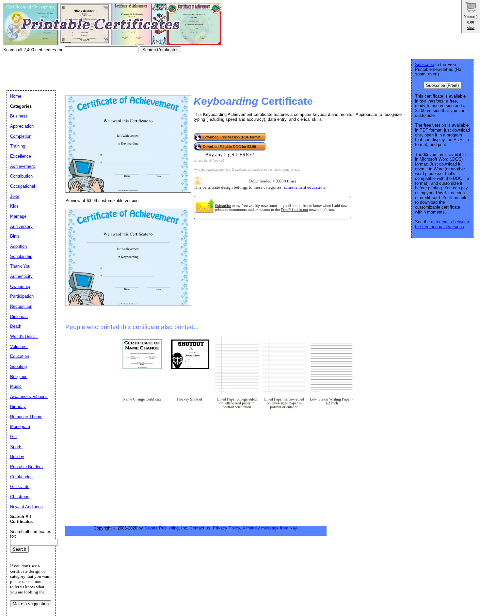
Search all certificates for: (30, 534)
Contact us (200, 528)
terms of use (290, 169)
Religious (18, 376)
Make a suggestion (31, 603)
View (470, 28)
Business (19, 116)
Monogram (20, 426)
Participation (22, 296)
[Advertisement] (122, 69)
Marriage (18, 216)
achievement (295, 187)
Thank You (20, 266)
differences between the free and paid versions (442, 224)
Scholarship (21, 256)
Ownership (20, 286)
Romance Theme (26, 416)
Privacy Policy (226, 528)
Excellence (20, 156)
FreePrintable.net (294, 210)
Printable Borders (26, 466)
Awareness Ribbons (29, 396)
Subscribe (223, 206)
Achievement (22, 166)
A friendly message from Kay (269, 528)
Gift (13, 436)
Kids (14, 206)
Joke (14, 196)
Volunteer (19, 346)
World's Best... (24, 336)
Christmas (19, 496)
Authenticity (21, 276)
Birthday (18, 406)
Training (17, 146)
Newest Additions (26, 506)
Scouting (18, 366)
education (316, 187)
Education (19, 356)
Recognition (21, 306)
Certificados (21, 476)
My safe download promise (212, 169)
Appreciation (22, 126)
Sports (16, 446)
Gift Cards (19, 486)
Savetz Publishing (161, 528)
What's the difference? (209, 160)
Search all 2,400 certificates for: (34, 49)
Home (15, 96)
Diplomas (19, 316)
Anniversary (21, 226)
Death (15, 326)
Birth (14, 236)
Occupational (22, 186)
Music (16, 386)
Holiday (17, 456)
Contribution (21, 176)
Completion (20, 136)
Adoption (18, 246)
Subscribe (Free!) (442, 85)
